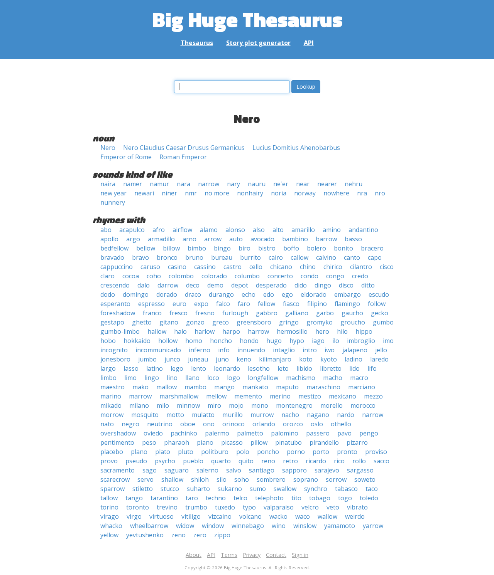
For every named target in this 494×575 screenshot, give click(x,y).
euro (179, 303)
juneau (198, 359)
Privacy (252, 554)
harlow (205, 331)
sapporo (294, 470)
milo (163, 405)
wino (279, 525)
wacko (278, 516)
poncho (268, 451)
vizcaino (220, 516)
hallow (156, 331)
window (213, 525)
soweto (365, 479)
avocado (262, 239)
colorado (214, 276)
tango (134, 498)
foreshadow (117, 313)
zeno (178, 535)
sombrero (271, 479)
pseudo (136, 461)
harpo (231, 331)
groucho (352, 322)
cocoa (130, 276)
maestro (112, 387)
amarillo (303, 229)
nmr (191, 193)
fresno (205, 313)
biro (244, 248)
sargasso (360, 470)
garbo (325, 313)
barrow (326, 239)
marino (110, 396)
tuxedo (225, 507)
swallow (285, 488)
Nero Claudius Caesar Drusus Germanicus (184, 147)
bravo (140, 257)
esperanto (115, 303)
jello (381, 350)
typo (249, 507)
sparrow (112, 488)
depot (239, 285)
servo (145, 479)
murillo (232, 414)
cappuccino (116, 266)
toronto (137, 507)
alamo (209, 229)
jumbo (147, 359)
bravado (112, 257)
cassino (205, 266)
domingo (136, 294)
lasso (131, 368)
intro (310, 350)
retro (290, 461)
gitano (168, 322)
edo (268, 294)
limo (130, 377)
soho (241, 479)
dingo (323, 285)
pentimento (117, 442)
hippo (363, 331)
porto (321, 451)
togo (345, 498)
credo (360, 276)
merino (280, 396)
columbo (247, 276)
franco (152, 313)
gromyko (319, 322)
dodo (107, 294)
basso (353, 239)
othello (341, 424)
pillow (258, 442)
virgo (134, 516)
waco (302, 516)
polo (242, 451)
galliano (296, 313)
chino (308, 266)
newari (144, 193)
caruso (150, 266)
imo (388, 340)
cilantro (361, 266)
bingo (222, 248)
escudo (379, 294)
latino (154, 368)
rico (339, 461)
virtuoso (161, 516)
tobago (319, 498)
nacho (290, 414)
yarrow (373, 525)
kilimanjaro (275, 359)
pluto (185, 451)
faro (244, 303)
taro (192, 498)
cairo (276, 257)
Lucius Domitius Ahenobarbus (296, 147)
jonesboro (115, 359)
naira (107, 184)
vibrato (357, 507)
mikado (111, 405)
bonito (343, 248)
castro (232, 266)
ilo (335, 340)
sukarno (230, 488)
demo (215, 285)
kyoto (328, 359)
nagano (318, 414)
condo (309, 276)
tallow (109, 498)
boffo (291, 248)
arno (189, 239)
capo (375, 257)
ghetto (142, 322)
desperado (271, 285)
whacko (111, 525)
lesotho (259, 368)
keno (244, 359)
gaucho (352, 313)
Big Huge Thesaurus (247, 19)
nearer (327, 184)
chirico (332, 266)
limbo (108, 377)
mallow (166, 387)
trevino (167, 507)
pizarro (357, 442)
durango (221, 294)
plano (139, 451)
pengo (368, 433)
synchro (315, 488)
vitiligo (191, 516)
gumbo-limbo (120, 331)
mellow (216, 396)
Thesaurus (197, 43)
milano (139, 405)
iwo (330, 350)
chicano (281, 266)
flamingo (347, 303)
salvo (233, 470)
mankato (255, 387)
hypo (296, 340)
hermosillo (292, 331)
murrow (262, 414)
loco (213, 377)
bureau (221, 257)
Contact (276, 554)
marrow (140, 396)
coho (154, 276)
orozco (293, 424)
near (303, 184)
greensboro (254, 322)
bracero (372, 248)
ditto (368, 285)
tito (296, 498)
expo (201, 303)
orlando (263, 424)
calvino (326, 257)
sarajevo (327, 470)
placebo (111, 451)
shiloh (200, 479)
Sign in (300, 554)
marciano (361, 387)
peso (149, 442)
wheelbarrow (149, 525)
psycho (165, 461)
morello (331, 405)
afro (158, 229)
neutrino (160, 424)
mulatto (203, 414)
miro (214, 405)
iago (318, 340)
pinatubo (288, 442)
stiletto (142, 488)
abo (106, 229)
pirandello (324, 442)
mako (140, 387)
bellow (145, 248)
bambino (295, 239)
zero (199, 535)
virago (109, 516)
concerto (280, 276)
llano (192, 377)
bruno (194, 257)
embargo (347, 294)
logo (233, 377)
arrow (213, 239)
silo (222, 479)
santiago (261, 470)
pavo (344, 433)
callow (299, 257)
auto (236, 239)
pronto (347, 451)
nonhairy (250, 193)
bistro (267, 248)
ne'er (280, 184)
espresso (151, 303)
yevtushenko (145, 535)
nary (233, 184)
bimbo (197, 248)
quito (246, 461)
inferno (199, 350)
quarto (221, 461)
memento (248, 396)
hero (322, 331)
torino (109, 507)
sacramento (117, 470)
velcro (310, 507)
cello (255, 266)
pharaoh (176, 442)
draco (193, 294)
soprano (305, 479)
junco (172, 359)
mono (259, 405)
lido (354, 368)
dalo (143, 285)
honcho (221, 340)
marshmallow (178, 396)
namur (159, 184)
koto (306, 359)
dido (300, 285)
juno (222, 359)
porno (296, 451)
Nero (107, 147)
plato (162, 451)
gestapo (112, 322)
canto (352, 257)
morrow (112, 414)
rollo (359, 461)
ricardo (316, 461)
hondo (249, 340)
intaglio (284, 350)
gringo (289, 322)
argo (133, 239)
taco (371, 488)
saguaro (176, 470)
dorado (166, 294)
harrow (258, 331)
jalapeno (354, 350)
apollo (109, 239)
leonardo (227, 368)
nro (380, 193)
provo (109, 461)
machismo (300, 377)
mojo (236, 405)
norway (305, 193)
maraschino (323, 387)
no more (217, 193)
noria (278, 193)
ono (209, 424)
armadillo (161, 239)
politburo (214, 451)
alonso (235, 229)
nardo (345, 414)
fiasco (291, 303)
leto (283, 368)
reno (268, 461)
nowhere (336, 193)
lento (198, 368)
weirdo (355, 516)
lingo (151, 377)
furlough (235, 313)
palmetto (250, 433)
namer (132, 184)
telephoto (269, 498)
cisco (387, 266)
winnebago (248, 525)
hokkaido (137, 340)
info (224, 350)
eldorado (314, 294)
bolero (316, 248)
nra (362, 193)
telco (240, 498)
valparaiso (279, 507)
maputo (287, 387)
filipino (317, 303)
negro (130, 424)
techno (216, 498)
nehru (353, 184)
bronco (167, 257)
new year (113, 193)
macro (359, 377)
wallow (327, 516)
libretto (331, 368)
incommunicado (158, 350)
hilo (342, 331)
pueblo (193, 461)
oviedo (153, 433)
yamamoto (339, 525)
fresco (178, 313)
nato (107, 424)
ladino (353, 359)
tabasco (346, 488)
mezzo (373, 396)
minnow (188, 405)
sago (149, 470)
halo (180, 331)
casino (177, 266)
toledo (369, 498)
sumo (258, 488)
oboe (187, 424)
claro (107, 276)
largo (108, 368)
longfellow (263, 377)
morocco (363, 405)
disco (346, 285)
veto (333, 507)
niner (169, 193)
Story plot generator (258, 43)
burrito (250, 257)
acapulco (132, 229)
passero (318, 433)
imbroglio (361, 340)
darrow (167, 285)
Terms (229, 554)
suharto (198, 488)
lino (172, 377)
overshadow (118, 433)
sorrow (336, 479)
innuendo (251, 350)
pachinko (184, 433)
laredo (379, 359)
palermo (217, 433)
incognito (114, 350)
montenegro (294, 405)
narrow (208, 184)
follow (377, 303)
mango (224, 387)
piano (205, 442)
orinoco (233, 424)
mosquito (145, 414)
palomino (284, 433)
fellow (266, 303)
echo (248, 294)
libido (304, 368)
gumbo (383, 322)
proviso (376, 451)
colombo (181, 276)
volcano (250, 516)
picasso (232, 442)
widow (185, 525)
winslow (304, 525)
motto (175, 414)
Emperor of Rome (126, 157)
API (309, 43)
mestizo (309, 396)
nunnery (112, 202)
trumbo (196, 507)
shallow (172, 479)
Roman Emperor (183, 157)
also (259, 229)
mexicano (342, 396)
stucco (170, 488)
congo (335, 276)
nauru (257, 184)
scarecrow (115, 479)
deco (193, 285)
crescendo (115, 285)
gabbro (266, 313)
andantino (363, 229)
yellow (109, 535)
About (193, 554)
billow (171, 248)
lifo (372, 368)
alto (278, 229)
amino (332, 229)
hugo (274, 340)
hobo (108, 340)
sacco (381, 461)
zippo (222, 535)
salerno (207, 470)
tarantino (164, 498)
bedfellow (114, 248)
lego (177, 368)
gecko (379, 313)
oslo (317, 424)
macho (332, 377)
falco (223, 303)
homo (193, 340)
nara (183, 184)
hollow (168, 340)
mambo (195, 387)
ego (287, 294)
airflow (182, 229)
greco (220, 322)
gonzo (195, 322)
